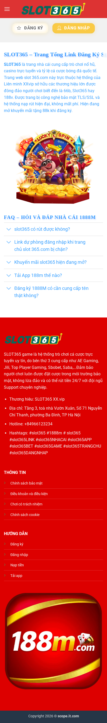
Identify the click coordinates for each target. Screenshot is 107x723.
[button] (7, 9)
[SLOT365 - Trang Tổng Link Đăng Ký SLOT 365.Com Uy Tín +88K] (53, 9)
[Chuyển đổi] (9, 229)
